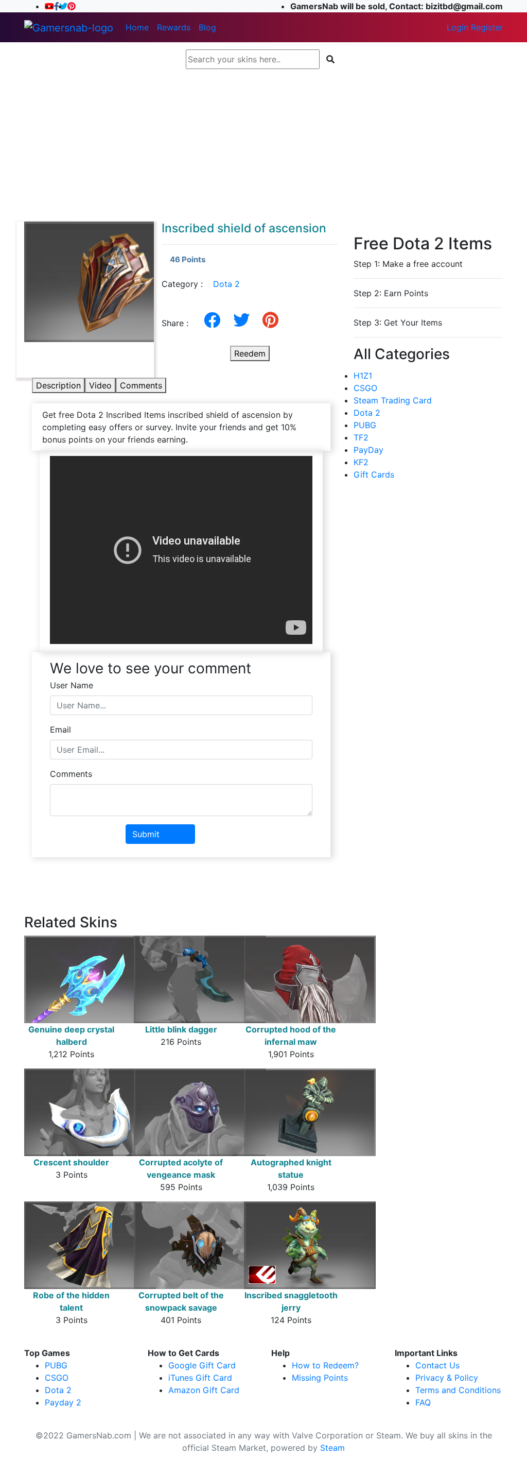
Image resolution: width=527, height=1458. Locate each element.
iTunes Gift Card (200, 1377)
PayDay (368, 450)
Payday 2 (63, 1402)
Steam (332, 1448)
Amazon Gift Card (203, 1390)
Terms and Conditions (458, 1390)
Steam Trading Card (393, 400)
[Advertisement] (263, 145)
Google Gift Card (202, 1365)
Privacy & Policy (446, 1377)
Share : (179, 323)
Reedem (250, 353)
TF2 (361, 437)
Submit (146, 834)
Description (58, 385)
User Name (71, 685)
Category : (201, 284)
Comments (141, 385)
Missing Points (320, 1377)
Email (60, 729)
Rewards (173, 27)
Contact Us (437, 1365)
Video (100, 385)
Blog (207, 27)
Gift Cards (374, 474)
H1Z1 (363, 375)
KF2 (361, 462)
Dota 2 (226, 284)
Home (137, 27)
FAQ (423, 1402)
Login (457, 27)
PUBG (365, 425)
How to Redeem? (325, 1365)
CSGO (365, 388)
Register (487, 27)
